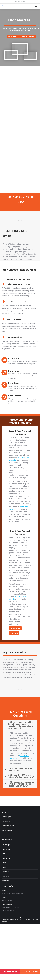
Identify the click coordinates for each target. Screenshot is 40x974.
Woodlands (6, 881)
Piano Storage (7, 830)
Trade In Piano (7, 839)
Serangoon (5, 876)
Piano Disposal (7, 817)
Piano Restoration (8, 826)
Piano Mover (6, 821)
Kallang (4, 867)
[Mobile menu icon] (36, 6)
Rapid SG (16, 918)
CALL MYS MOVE (31, 971)
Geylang (4, 863)
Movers (27, 920)
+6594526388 (21, 2)
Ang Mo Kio (6, 849)
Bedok (4, 854)
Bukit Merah (6, 858)
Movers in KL (16, 920)
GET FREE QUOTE (10, 971)
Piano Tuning (6, 835)
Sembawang (6, 872)
